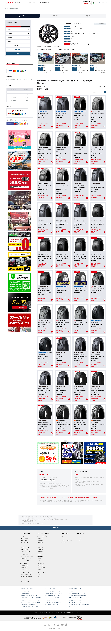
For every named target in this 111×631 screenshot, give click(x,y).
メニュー (35, 2)
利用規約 (41, 612)
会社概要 (35, 612)
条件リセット (18, 49)
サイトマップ (61, 612)
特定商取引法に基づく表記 (72, 612)
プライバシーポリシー (51, 612)
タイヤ (18, 2)
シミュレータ (45, 2)
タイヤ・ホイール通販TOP (10, 8)
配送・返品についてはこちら (48, 480)
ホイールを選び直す (99, 23)
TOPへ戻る (56, 528)
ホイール (27, 2)
